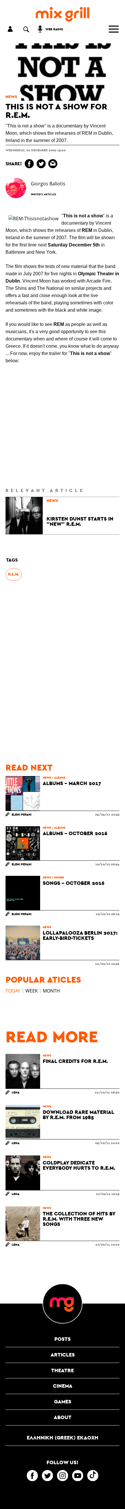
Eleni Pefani (21, 814)
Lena (15, 1092)
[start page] (62, 14)
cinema (62, 1385)
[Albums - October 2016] (23, 843)
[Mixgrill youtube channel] (77, 1475)
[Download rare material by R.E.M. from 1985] (23, 1122)
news (11, 97)
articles (63, 1354)
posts (62, 1339)
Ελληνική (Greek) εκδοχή (62, 1437)
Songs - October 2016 (73, 883)
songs (59, 877)
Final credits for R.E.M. (75, 1061)
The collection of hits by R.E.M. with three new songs (79, 1219)
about (63, 1417)
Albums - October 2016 (75, 833)
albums (59, 777)
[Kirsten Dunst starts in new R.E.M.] (24, 515)
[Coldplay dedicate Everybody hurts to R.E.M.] (23, 1172)
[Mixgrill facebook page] (32, 1475)
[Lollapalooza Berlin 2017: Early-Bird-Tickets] (23, 943)
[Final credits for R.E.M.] (23, 1071)
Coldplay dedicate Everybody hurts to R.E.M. (79, 1165)
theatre (62, 1370)
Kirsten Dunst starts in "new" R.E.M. (80, 521)
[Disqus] (62, 672)
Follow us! (62, 1462)
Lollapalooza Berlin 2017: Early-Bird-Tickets (80, 935)
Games (62, 1401)
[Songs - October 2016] (23, 893)
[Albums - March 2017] (23, 793)
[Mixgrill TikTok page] (92, 1475)
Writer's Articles (43, 194)
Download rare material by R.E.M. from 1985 (78, 1114)
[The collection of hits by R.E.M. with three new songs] (23, 1223)
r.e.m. (13, 574)
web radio (54, 29)
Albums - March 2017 (72, 783)
